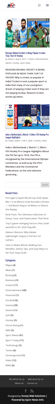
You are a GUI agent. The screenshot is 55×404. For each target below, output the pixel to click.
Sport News (25, 63)
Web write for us (35, 379)
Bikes (8, 270)
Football (9, 300)
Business (10, 280)
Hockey (16, 63)
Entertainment (41, 59)
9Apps (8, 265)
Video (44, 140)
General (9, 310)
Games (8, 63)
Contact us (32, 383)
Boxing (9, 275)
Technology (11, 345)
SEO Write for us (16, 379)
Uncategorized (13, 355)
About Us (19, 383)
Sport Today (12, 340)
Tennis (9, 350)
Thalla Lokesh (14, 140)
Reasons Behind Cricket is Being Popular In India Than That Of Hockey (25, 54)
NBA (7, 330)
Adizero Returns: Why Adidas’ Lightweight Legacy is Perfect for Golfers (23, 236)
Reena (10, 59)
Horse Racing (12, 325)
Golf (7, 315)
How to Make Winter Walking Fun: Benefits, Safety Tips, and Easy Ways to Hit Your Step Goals (26, 248)
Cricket (31, 59)
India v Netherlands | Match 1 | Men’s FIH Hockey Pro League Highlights (27, 136)
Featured (10, 295)
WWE (8, 365)
